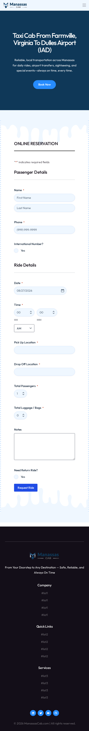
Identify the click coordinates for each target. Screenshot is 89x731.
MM (39, 319)
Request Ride (26, 488)
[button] (84, 5)
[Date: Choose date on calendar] (62, 290)
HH (16, 319)
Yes (23, 250)
